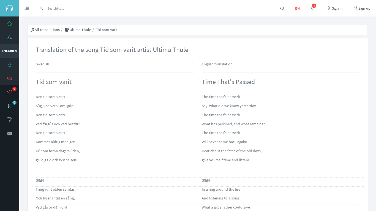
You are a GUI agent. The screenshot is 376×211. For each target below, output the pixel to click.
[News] (9, 64)
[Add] (9, 119)
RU (281, 8)
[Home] (9, 23)
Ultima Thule (80, 29)
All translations (47, 29)
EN (297, 8)
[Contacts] (9, 133)
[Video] (9, 78)
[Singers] (9, 37)
